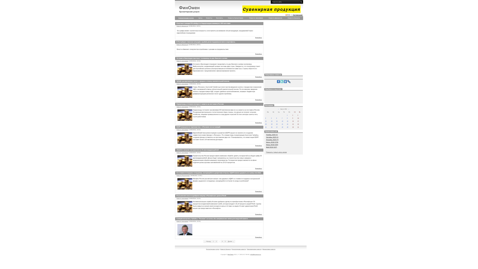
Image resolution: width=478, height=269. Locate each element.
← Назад (207, 241)
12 (271, 121)
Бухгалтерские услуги (212, 249)
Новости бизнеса (294, 18)
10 (298, 118)
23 (293, 124)
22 (287, 124)
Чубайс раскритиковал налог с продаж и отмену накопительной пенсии (202, 81)
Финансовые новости (269, 249)
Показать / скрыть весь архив (276, 152)
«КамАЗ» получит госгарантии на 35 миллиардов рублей (197, 150)
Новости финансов (275, 18)
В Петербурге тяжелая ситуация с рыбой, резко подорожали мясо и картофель (205, 42)
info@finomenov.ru (255, 254)
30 (293, 127)
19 (271, 124)
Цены (200, 18)
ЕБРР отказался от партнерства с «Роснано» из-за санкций (198, 127)
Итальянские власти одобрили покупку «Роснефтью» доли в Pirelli (201, 196)
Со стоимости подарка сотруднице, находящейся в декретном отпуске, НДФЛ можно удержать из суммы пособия (218, 173)
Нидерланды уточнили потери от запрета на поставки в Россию (200, 104)
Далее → (231, 241)
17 (298, 121)
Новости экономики (256, 18)
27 (276, 127)
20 (276, 124)
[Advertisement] (284, 47)
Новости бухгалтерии (235, 18)
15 (287, 121)
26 (271, 127)
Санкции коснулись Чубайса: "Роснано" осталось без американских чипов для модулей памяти (212, 219)
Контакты (219, 18)
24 (298, 124)
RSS (288, 15)
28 (282, 127)
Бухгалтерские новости (239, 249)
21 (282, 124)
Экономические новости (254, 249)
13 (276, 121)
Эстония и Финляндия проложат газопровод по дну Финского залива (201, 58)
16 (293, 121)
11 (266, 121)
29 (287, 127)
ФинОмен (231, 254)
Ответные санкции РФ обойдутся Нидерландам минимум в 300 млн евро (203, 23)
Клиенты (209, 18)
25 (266, 127)
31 (298, 127)
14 (282, 121)
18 (266, 124)
